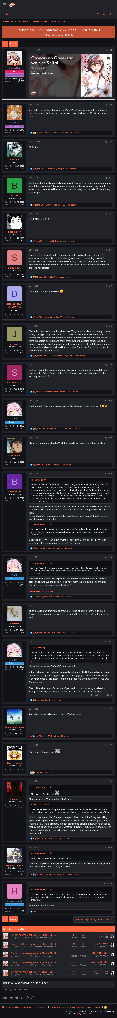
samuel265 (14, 267)
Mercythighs (14, 763)
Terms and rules (58, 1007)
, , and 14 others (58, 392)
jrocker (14, 344)
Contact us (41, 1007)
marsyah (14, 159)
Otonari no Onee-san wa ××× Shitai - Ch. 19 (33, 944)
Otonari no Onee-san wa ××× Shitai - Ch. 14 (33, 953)
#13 (110, 557)
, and (49, 700)
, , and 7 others (55, 277)
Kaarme (14, 799)
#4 (110, 178)
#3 (110, 142)
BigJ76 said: (36, 648)
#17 (110, 745)
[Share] (107, 50)
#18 (110, 781)
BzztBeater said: (38, 804)
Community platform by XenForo (90, 1011)
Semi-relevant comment (41, 591)
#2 (110, 105)
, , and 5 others (57, 205)
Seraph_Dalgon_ (14, 865)
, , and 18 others (58, 133)
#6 (110, 250)
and (44, 772)
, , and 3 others (52, 597)
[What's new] (110, 14)
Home (97, 1007)
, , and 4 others (54, 241)
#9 (110, 365)
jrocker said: (37, 480)
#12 (110, 474)
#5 (110, 214)
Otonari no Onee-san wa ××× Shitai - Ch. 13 (33, 962)
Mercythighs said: (39, 787)
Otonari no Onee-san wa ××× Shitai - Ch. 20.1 (34, 934)
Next (12, 43)
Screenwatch (14, 382)
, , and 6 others (56, 169)
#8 (110, 326)
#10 (110, 401)
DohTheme (86, 1014)
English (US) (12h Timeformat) (18, 1007)
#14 (110, 606)
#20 (110, 883)
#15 (110, 642)
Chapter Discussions (43, 937)
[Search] (7, 14)
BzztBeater (14, 491)
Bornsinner (14, 231)
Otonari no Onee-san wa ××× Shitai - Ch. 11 (33, 971)
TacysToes (103, 937)
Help (89, 1007)
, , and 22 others (61, 356)
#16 (110, 709)
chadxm (14, 623)
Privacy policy (76, 1007)
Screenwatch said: (40, 524)
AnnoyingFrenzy (14, 726)
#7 (110, 286)
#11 (110, 438)
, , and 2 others (52, 736)
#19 (110, 847)
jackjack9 (14, 455)
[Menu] (4, 5)
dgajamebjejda (101, 946)
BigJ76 (15, 195)
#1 (111, 50)
